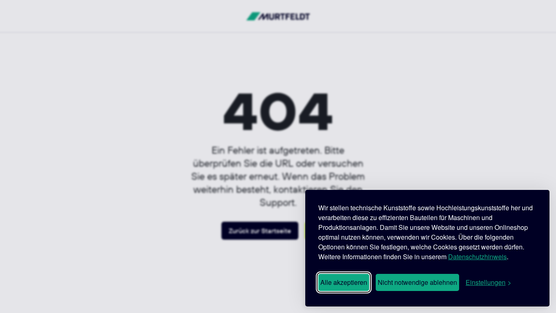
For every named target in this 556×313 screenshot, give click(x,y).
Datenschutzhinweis (477, 256)
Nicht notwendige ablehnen (417, 282)
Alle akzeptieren (343, 282)
